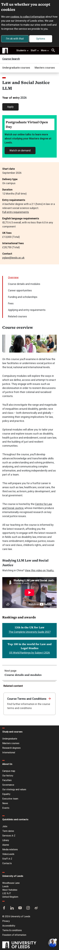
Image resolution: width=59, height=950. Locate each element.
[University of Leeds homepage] (5, 51)
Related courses (17, 316)
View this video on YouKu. (39, 570)
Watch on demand (20, 150)
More (43, 50)
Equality (6, 794)
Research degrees (11, 748)
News (5, 803)
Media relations (10, 849)
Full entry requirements (15, 212)
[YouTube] (20, 908)
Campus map (8, 771)
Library (5, 840)
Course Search (11, 59)
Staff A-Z (7, 858)
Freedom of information (14, 935)
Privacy (6, 921)
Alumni (5, 844)
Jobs (4, 826)
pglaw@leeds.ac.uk (13, 257)
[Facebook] (4, 908)
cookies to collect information (27, 16)
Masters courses (45, 67)
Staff (33, 50)
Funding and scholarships (22, 296)
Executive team (10, 798)
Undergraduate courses (16, 67)
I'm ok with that (15, 38)
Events (5, 808)
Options (40, 38)
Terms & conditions (12, 930)
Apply (10, 106)
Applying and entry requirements (27, 309)
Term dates (8, 831)
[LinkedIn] (12, 908)
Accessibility (8, 925)
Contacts (7, 863)
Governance (8, 784)
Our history (7, 775)
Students (21, 50)
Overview (13, 277)
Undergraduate (9, 738)
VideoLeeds (8, 854)
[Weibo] (36, 908)
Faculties (7, 780)
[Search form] (53, 50)
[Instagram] (28, 908)
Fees (11, 303)
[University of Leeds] (19, 945)
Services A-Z (8, 835)
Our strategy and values (14, 789)
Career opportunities (20, 290)
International (8, 752)
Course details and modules (24, 283)
